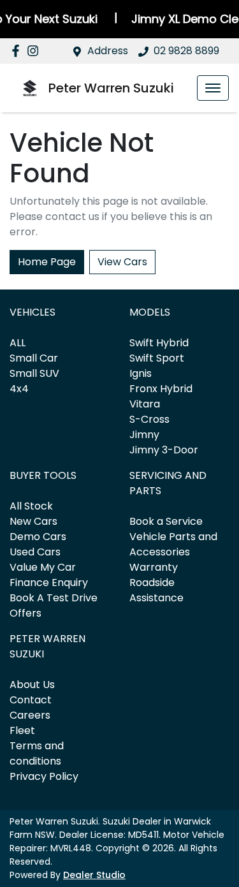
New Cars (33, 521)
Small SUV (34, 373)
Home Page (47, 261)
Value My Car (43, 567)
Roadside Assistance (156, 590)
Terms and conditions (37, 753)
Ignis (140, 373)
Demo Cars (38, 536)
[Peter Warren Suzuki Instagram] (35, 51)
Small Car (34, 358)
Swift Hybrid (159, 342)
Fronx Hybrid (160, 388)
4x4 (19, 388)
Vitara (144, 404)
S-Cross (149, 419)
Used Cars (35, 552)
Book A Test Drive (54, 597)
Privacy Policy (44, 776)
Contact (31, 700)
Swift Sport (156, 358)
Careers (30, 715)
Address (107, 50)
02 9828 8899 (186, 50)
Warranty (153, 567)
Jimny (144, 434)
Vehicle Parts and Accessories (173, 544)
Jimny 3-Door (163, 450)
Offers (25, 613)
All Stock (31, 506)
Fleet (22, 730)
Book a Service (166, 521)
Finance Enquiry (49, 582)
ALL (17, 342)
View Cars (122, 261)
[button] (213, 88)
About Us (32, 684)
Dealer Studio (94, 875)
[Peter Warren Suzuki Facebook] (18, 51)
